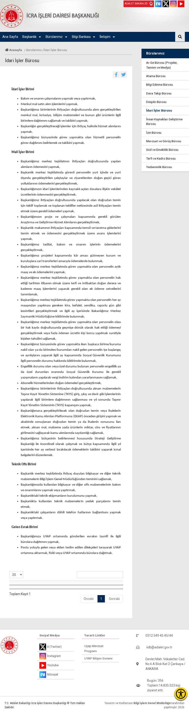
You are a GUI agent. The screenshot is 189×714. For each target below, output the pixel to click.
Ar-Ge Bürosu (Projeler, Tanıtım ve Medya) (161, 65)
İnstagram (54, 656)
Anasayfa (16, 50)
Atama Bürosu (155, 76)
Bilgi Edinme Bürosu (159, 84)
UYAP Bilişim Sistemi (98, 658)
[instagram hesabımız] (173, 3)
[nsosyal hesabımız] (158, 3)
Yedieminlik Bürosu (159, 167)
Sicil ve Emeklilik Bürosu (162, 149)
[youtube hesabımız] (181, 3)
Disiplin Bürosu (156, 102)
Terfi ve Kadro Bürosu (161, 158)
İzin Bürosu (153, 132)
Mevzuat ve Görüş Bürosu (163, 141)
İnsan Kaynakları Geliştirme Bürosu (164, 121)
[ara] (180, 37)
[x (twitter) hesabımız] (165, 3)
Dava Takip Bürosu (158, 93)
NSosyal (52, 674)
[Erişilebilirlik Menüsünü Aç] (180, 693)
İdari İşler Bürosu (159, 110)
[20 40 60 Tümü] (16, 574)
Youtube (53, 665)
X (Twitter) (54, 646)
